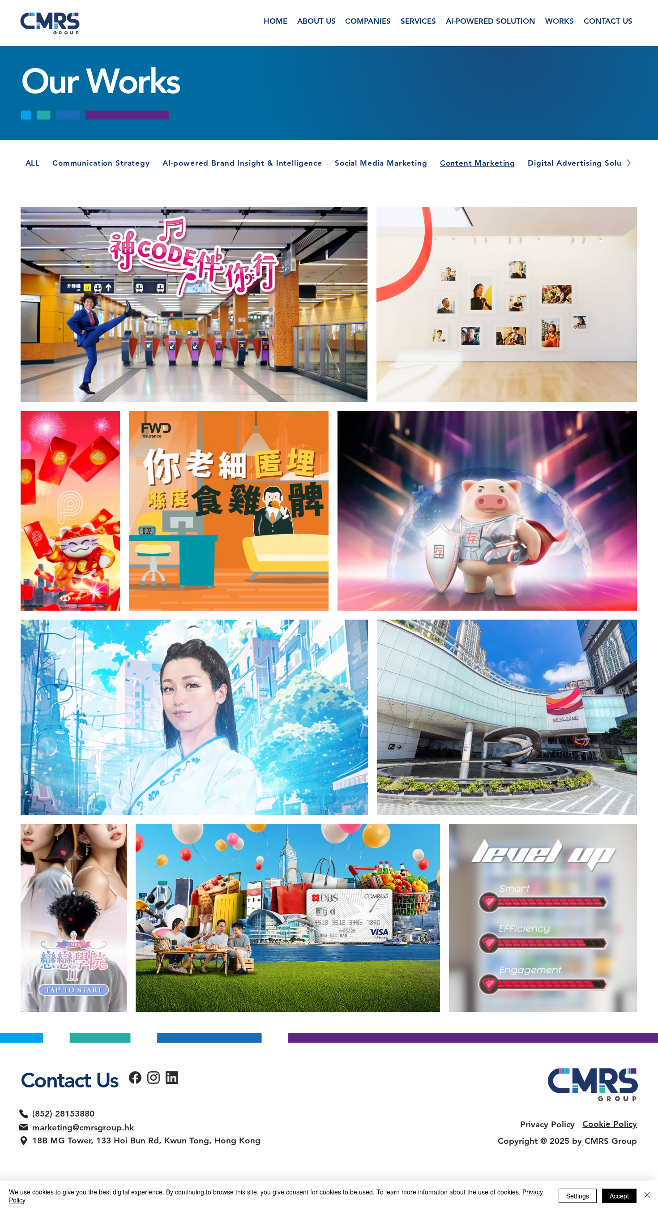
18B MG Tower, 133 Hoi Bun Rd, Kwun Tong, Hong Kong (146, 1140)
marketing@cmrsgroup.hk (83, 1127)
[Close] (647, 1196)
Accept (619, 1195)
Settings (577, 1195)
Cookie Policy (609, 1124)
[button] (418, 21)
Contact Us (69, 1080)
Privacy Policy (547, 1124)
